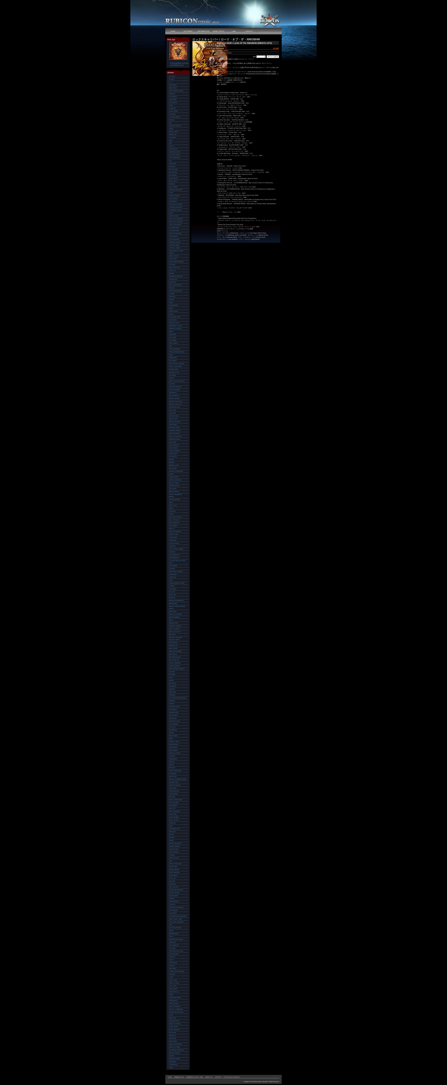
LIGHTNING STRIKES (176, 571)
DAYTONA (172, 265)
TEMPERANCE (174, 933)
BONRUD (172, 184)
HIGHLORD (172, 442)
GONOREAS (173, 393)
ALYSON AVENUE (174, 117)
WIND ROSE (173, 1041)
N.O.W (171, 677)
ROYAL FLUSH (173, 820)
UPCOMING (188, 31)
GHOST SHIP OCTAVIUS (177, 381)
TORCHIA (172, 957)
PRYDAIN (172, 768)
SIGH (170, 861)
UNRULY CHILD (174, 983)
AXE (170, 161)
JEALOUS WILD (174, 483)
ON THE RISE (173, 715)
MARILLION (172, 611)
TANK (170, 925)
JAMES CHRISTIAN (175, 480)
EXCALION (172, 337)
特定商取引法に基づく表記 (194, 1077)
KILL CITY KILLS (174, 520)
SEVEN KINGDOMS (175, 843)
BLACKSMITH (173, 178)
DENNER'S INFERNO (176, 276)
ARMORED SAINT (174, 152)
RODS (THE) (173, 814)
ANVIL (171, 140)
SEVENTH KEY (174, 849)
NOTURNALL (173, 709)
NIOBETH (172, 701)
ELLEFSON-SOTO (174, 317)
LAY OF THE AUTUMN (176, 549)
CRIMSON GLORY (175, 242)
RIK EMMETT (173, 805)
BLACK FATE (173, 172)
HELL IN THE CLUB (175, 436)
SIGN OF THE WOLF (175, 864)
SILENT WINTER (174, 872)
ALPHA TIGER (173, 111)
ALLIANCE (172, 108)
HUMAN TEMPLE (174, 451)
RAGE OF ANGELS (175, 785)
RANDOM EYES (174, 791)
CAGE (171, 193)
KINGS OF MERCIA (175, 531)
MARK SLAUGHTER (175, 614)
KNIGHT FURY (173, 534)
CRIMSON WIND (174, 245)
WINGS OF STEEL (174, 1047)
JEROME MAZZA (174, 486)
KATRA (171, 514)
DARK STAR (173, 259)
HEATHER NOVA (174, 427)
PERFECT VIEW (174, 741)
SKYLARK (172, 881)
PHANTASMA (173, 747)
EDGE (171, 308)
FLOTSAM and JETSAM (176, 363)
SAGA (171, 826)
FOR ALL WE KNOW (175, 366)
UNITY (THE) (173, 980)
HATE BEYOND (174, 416)
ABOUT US (208, 1077)
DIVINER (171, 294)
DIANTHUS (172, 282)
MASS (171, 620)
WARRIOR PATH (174, 1021)
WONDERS (172, 1062)
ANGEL (171, 129)
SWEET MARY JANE (175, 919)
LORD (171, 580)
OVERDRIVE (173, 730)
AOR (170, 143)
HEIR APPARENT (174, 433)
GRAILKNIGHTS (174, 395)
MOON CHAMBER (175, 663)
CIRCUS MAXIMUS (175, 225)
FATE (170, 346)
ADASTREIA (173, 85)
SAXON (171, 835)
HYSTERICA (173, 457)
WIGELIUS (172, 1035)
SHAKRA (172, 855)
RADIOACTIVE (173, 782)
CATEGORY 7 (173, 201)
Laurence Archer (174, 543)
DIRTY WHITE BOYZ (175, 285)
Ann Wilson (172, 137)
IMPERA (171, 459)
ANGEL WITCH (173, 131)
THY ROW (172, 948)
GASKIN (171, 378)
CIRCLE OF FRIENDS (176, 219)
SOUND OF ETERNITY (176, 890)
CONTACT (249, 31)
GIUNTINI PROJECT (175, 387)
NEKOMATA (172, 686)
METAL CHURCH (174, 629)
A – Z (170, 82)
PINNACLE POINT (174, 753)
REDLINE (172, 797)
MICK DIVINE (173, 642)
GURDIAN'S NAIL (174, 407)
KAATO (171, 508)
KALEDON (172, 511)
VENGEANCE (173, 1000)
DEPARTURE (173, 279)
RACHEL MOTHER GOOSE (177, 779)
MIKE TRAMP (173, 648)
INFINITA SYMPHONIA (176, 471)
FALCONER (172, 340)
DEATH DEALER (174, 267)
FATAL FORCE (173, 343)
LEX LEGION (173, 566)
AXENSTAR (172, 163)
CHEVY (171, 213)
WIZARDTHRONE (174, 1059)
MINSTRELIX (173, 654)
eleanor (171, 314)
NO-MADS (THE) (174, 707)
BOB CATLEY (173, 181)
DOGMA (171, 299)
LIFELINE (172, 568)
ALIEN (171, 105)
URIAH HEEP (173, 989)
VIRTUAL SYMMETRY (176, 1009)
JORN (171, 502)
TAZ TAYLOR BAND (175, 928)
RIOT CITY (172, 808)
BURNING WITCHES (175, 190)
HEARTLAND (173, 419)
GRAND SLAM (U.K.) (175, 404)
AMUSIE (171, 120)
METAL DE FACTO (175, 632)
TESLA (171, 936)
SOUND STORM (174, 893)
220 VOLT (172, 76)
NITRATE (172, 704)
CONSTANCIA (173, 236)
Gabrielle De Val (174, 372)
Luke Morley (173, 589)
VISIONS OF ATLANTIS (176, 1012)
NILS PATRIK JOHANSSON (177, 698)
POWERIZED (173, 759)
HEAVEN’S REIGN (175, 430)
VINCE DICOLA (174, 1003)
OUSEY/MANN (173, 724)
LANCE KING (173, 537)
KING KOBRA (173, 526)
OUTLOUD (172, 727)
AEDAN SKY (173, 88)
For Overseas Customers (231, 1077)
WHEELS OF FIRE (174, 1024)
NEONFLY (172, 689)
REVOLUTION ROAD (175, 800)
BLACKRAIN (173, 175)
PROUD (171, 765)
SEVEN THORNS (174, 846)
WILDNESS (172, 1038)
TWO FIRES (172, 968)
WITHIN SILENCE (174, 1053)
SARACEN (172, 832)
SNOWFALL (172, 884)
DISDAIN (171, 288)
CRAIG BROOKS (174, 239)
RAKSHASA (172, 788)
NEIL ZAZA (172, 683)
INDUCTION (173, 468)
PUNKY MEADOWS (175, 771)
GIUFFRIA (172, 384)
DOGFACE (172, 297)
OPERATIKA (173, 718)
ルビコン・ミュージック (224, 13)
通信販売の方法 (179, 1077)
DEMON (171, 273)
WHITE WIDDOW (174, 1030)
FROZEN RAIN (173, 369)
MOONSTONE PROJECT (177, 669)
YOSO (171, 1067)
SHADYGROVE (174, 852)
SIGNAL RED (173, 867)
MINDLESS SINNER (175, 651)
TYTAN (171, 977)
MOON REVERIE (174, 666)
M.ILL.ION (172, 592)
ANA (170, 123)
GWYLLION (172, 410)
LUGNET (171, 586)
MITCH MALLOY (174, 660)
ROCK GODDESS (174, 811)
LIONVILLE (172, 577)
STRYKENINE (173, 910)
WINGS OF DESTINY (175, 1044)
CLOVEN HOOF (174, 230)
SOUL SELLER (173, 887)
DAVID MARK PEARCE (176, 262)
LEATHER (172, 552)
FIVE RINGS (173, 361)
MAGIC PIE (172, 595)
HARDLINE (172, 413)
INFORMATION (203, 31)
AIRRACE (172, 94)
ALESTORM (172, 99)
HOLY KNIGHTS (174, 445)
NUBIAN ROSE (173, 712)
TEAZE (171, 931)
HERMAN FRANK (174, 439)
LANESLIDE (173, 540)
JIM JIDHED (172, 489)
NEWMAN (172, 695)
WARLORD (172, 1018)
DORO (171, 302)
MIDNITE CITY (173, 645)
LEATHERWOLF (174, 558)
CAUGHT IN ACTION (175, 204)
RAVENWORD (173, 794)
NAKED (171, 680)
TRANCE (172, 966)
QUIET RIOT (173, 776)
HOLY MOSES (173, 448)
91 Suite (171, 79)
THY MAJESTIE (174, 945)
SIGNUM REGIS (174, 869)
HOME (173, 31)
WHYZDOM (172, 1032)
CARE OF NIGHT (174, 195)
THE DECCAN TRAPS (176, 939)
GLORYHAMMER (174, 390)
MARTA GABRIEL (174, 617)
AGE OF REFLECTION (176, 91)
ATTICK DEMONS (174, 158)
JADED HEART (174, 477)
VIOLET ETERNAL (175, 1006)
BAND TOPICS (218, 31)
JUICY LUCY (173, 505)
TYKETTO (172, 974)
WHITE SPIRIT (173, 1027)
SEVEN (171, 840)
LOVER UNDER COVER (176, 583)
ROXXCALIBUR (174, 817)
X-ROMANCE (173, 1064)
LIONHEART (173, 574)
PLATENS (172, 756)
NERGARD (172, 692)
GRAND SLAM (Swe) (175, 401)
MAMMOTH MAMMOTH (176, 600)
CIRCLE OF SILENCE (176, 222)
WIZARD (171, 1056)
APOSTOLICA (173, 149)
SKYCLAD (172, 878)
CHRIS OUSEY (173, 216)
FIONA (171, 355)
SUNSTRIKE (173, 913)
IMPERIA (171, 462)
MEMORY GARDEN (175, 626)
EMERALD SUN (174, 323)
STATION (171, 899)
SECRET (171, 837)
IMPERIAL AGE (173, 465)
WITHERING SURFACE (176, 1050)
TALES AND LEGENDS (176, 922)
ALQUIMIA (172, 114)
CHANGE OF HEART (175, 207)
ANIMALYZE (173, 134)
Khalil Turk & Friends (175, 517)
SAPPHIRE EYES (174, 829)
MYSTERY (172, 674)
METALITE (172, 635)
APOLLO (171, 146)
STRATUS (172, 904)
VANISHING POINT (175, 998)
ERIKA (171, 331)
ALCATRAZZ (173, 97)
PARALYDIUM (173, 736)
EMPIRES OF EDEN (175, 329)
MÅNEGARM (173, 603)
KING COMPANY (174, 523)
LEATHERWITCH (174, 555)
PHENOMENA (173, 750)
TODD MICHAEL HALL (176, 951)
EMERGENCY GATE (175, 326)
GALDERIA (172, 375)
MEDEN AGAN (173, 623)
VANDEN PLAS (174, 992)
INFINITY (171, 474)
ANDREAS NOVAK (175, 126)
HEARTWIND (173, 425)
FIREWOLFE (173, 358)
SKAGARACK (173, 875)
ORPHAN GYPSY (174, 721)
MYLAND (172, 672)
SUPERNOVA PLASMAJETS (178, 916)
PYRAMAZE (172, 773)
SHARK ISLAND (174, 858)
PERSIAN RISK (174, 744)
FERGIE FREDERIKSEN (176, 352)
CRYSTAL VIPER (174, 248)
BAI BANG (172, 166)
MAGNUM (172, 598)
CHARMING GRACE (175, 210)
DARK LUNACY (174, 256)
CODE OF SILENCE (175, 233)
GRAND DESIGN (174, 398)
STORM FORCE (174, 901)
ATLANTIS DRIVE (174, 155)
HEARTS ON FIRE (174, 422)
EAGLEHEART (173, 305)
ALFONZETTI (173, 102)
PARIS (171, 739)
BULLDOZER (173, 187)
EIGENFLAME (173, 311)
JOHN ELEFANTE (174, 499)
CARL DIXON (173, 198)
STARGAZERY (173, 896)
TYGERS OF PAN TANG (176, 971)
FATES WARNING (174, 349)
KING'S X (172, 529)
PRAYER (171, 762)
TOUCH (171, 960)
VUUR (171, 1015)
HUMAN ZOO (173, 454)
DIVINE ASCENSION (175, 291)
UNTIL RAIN (173, 986)
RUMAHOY (172, 823)
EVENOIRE (172, 334)
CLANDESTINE (174, 228)
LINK (234, 31)
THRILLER (172, 942)
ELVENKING (173, 320)
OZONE (171, 733)
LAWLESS (172, 546)
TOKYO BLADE (174, 954)
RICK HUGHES (174, 803)
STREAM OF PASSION (176, 907)
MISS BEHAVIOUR (175, 657)
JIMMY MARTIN (174, 492)
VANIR (171, 995)
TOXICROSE (173, 963)
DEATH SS (172, 270)
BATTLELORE (173, 169)
